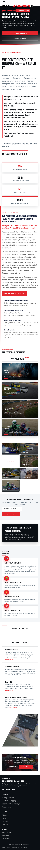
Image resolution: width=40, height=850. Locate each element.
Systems (5, 818)
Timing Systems (8, 798)
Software (5, 836)
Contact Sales (20, 38)
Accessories (6, 807)
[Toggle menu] (4, 1)
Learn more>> (9, 659)
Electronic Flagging (9, 801)
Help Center (6, 833)
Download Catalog (12, 509)
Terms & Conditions (16, 847)
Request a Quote (23, 10)
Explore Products (20, 33)
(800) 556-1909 (8, 11)
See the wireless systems (14, 293)
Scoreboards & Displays (11, 804)
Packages (5, 821)
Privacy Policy (6, 847)
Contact (5, 824)
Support (12, 766)
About (4, 815)
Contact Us (25, 766)
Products (5, 839)
